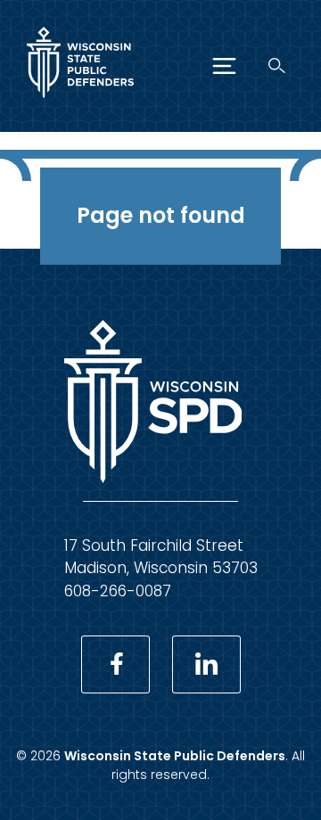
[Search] (276, 65)
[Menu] (224, 66)
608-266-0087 (117, 591)
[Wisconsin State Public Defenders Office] (80, 101)
